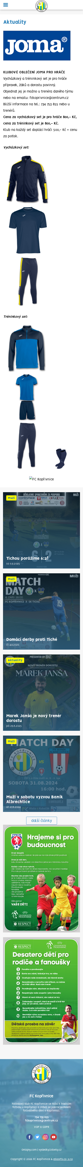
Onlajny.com (29, 1150)
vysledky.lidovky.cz (50, 1150)
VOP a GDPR (41, 1127)
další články (41, 821)
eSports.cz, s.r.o (63, 1159)
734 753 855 (42, 1117)
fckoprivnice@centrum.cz (41, 1120)
